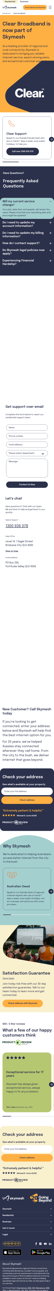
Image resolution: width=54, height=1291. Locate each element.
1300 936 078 (17, 526)
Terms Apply (8, 978)
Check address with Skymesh (35, 7)
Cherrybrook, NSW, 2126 (26, 1288)
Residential (10, 2)
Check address (27, 800)
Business (24, 2)
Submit (2, 1084)
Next (51, 139)
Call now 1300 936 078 (22, 151)
